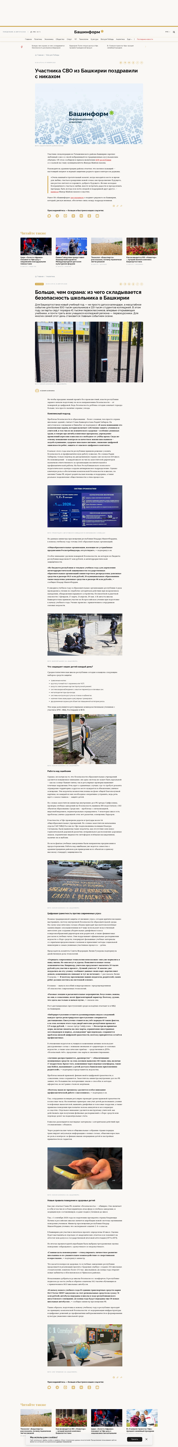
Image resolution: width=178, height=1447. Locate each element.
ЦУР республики (103, 160)
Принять (134, 1439)
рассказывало (77, 197)
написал (55, 192)
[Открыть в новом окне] (49, 216)
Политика (38, 39)
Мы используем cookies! (44, 1437)
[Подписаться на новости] (97, 216)
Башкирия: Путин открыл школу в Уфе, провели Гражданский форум (84, 47)
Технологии (83, 39)
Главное (28, 39)
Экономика (48, 39)
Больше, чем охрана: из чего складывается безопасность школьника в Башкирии (48, 47)
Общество (60, 39)
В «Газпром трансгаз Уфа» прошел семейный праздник (120, 47)
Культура (94, 39)
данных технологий (63, 1442)
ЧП (75, 39)
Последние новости (145, 39)
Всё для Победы (107, 39)
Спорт (69, 39)
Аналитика (120, 39)
